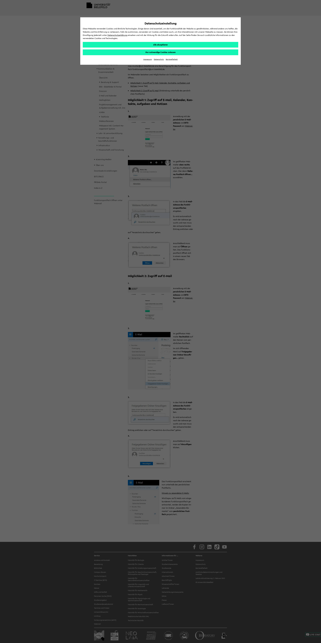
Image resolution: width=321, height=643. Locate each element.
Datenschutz (159, 59)
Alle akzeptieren (160, 44)
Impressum (147, 59)
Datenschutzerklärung (117, 35)
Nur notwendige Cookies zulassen (160, 52)
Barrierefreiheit (172, 59)
